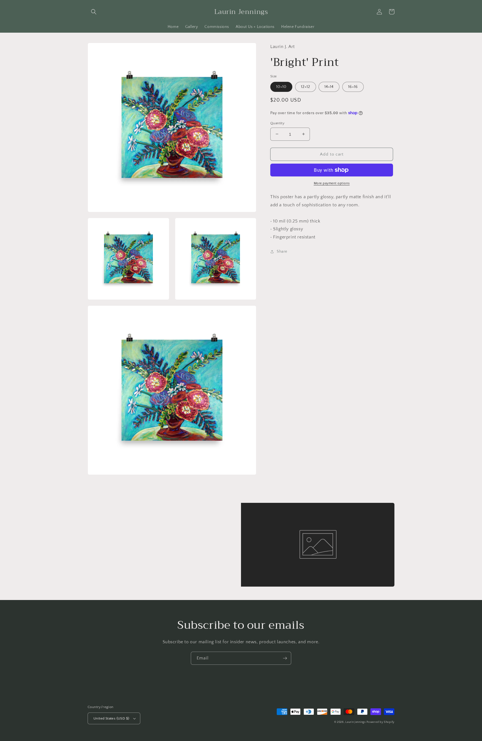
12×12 (305, 86)
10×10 (281, 86)
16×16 (353, 86)
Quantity (277, 123)
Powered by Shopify (380, 722)
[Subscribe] (285, 658)
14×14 (329, 86)
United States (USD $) (111, 718)
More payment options (332, 183)
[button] (94, 12)
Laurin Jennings (355, 722)
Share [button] (282, 251)
